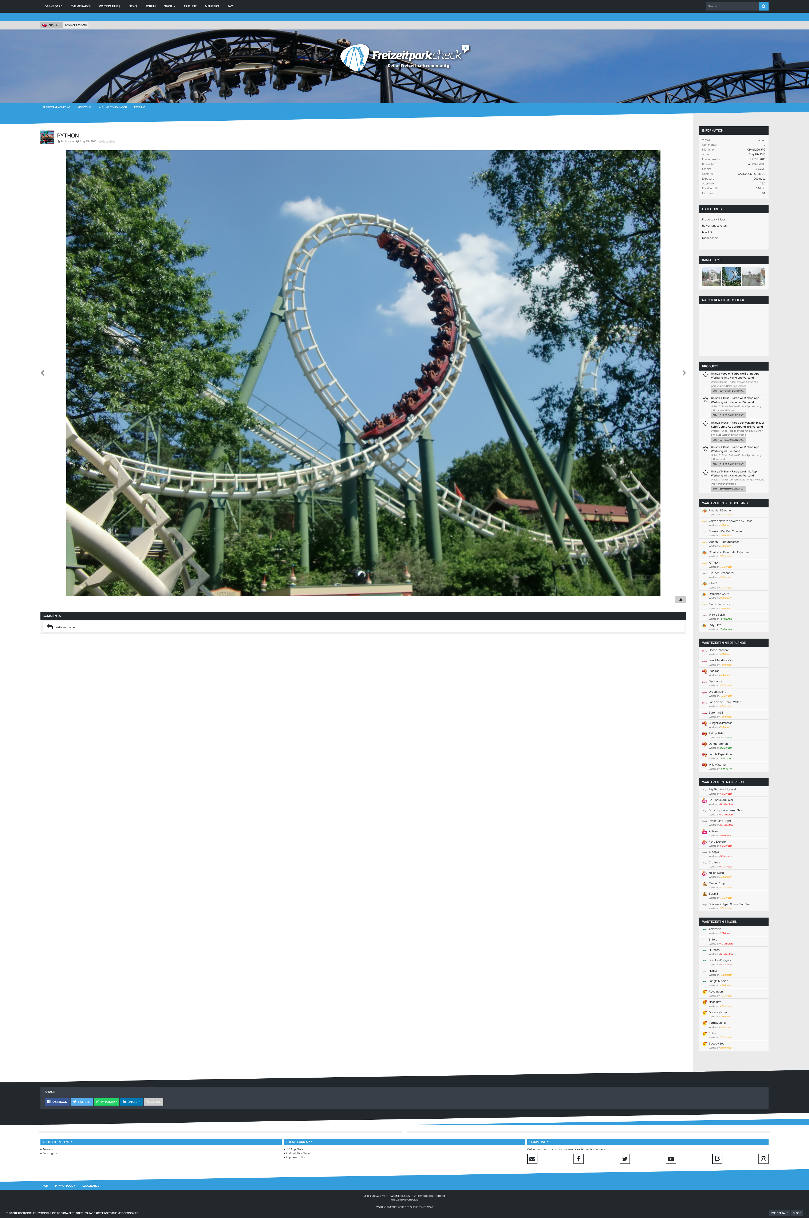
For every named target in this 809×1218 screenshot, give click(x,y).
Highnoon (67, 141)
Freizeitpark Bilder (713, 219)
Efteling (707, 231)
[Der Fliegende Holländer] (751, 276)
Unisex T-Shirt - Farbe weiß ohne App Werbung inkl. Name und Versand (735, 400)
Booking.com (51, 1153)
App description (296, 1157)
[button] (732, 6)
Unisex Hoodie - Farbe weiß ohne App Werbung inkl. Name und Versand (735, 375)
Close (797, 1213)
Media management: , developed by (405, 1196)
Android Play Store (298, 1153)
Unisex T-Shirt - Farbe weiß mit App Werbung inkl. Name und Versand (734, 473)
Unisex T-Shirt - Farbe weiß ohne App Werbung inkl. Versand (735, 449)
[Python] (731, 276)
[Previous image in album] (42, 373)
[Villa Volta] (711, 276)
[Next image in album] (684, 373)
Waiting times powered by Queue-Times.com (404, 1207)
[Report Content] (680, 599)
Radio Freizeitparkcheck (723, 300)
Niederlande (710, 238)
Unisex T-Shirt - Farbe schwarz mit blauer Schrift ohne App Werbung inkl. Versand (737, 424)
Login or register (76, 25)
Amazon (48, 1149)
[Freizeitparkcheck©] (404, 58)
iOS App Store (295, 1149)
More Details (779, 1213)
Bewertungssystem (714, 225)
